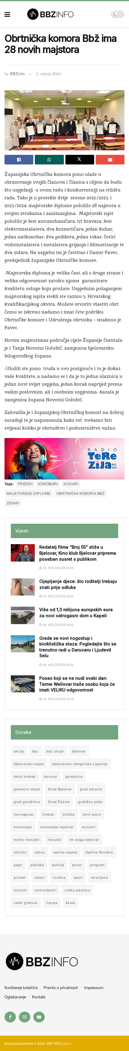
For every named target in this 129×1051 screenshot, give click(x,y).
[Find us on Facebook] (10, 1017)
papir (18, 864)
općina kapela (65, 852)
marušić (55, 839)
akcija (19, 751)
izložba (68, 814)
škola (70, 902)
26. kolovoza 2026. (58, 568)
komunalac (23, 826)
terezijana (99, 877)
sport (78, 877)
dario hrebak (25, 776)
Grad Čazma (59, 801)
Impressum (94, 987)
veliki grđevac (26, 902)
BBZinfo (17, 73)
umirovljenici (45, 889)
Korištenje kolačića (21, 987)
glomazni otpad (27, 788)
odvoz (40, 852)
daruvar (50, 776)
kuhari (71, 483)
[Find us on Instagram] (24, 1017)
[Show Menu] (7, 14)
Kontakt (39, 997)
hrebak (48, 814)
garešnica (73, 776)
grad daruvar (91, 788)
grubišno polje (90, 801)
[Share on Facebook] (18, 159)
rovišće (59, 877)
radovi (39, 877)
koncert (88, 826)
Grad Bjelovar (60, 788)
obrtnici (20, 852)
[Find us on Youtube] (39, 1017)
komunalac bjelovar (57, 826)
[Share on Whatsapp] (49, 159)
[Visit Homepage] (60, 14)
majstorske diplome (29, 493)
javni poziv (92, 814)
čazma (52, 902)
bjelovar (79, 751)
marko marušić (27, 839)
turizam (20, 889)
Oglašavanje (15, 997)
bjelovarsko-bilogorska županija (79, 763)
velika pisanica (77, 889)
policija (58, 864)
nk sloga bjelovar (84, 839)
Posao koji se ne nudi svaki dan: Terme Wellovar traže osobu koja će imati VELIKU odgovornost (77, 684)
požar (77, 864)
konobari (48, 483)
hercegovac (24, 814)
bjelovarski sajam (29, 763)
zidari (13, 502)
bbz (35, 751)
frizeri (25, 483)
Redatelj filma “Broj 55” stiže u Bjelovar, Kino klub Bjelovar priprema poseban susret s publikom (77, 552)
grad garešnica (27, 801)
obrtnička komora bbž (80, 493)
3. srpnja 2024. (49, 73)
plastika (37, 864)
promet (20, 877)
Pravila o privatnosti (61, 987)
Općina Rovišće (99, 852)
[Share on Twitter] (79, 159)
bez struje (55, 751)
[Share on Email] (110, 159)
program (97, 864)
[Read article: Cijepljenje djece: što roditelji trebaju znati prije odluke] (23, 587)
